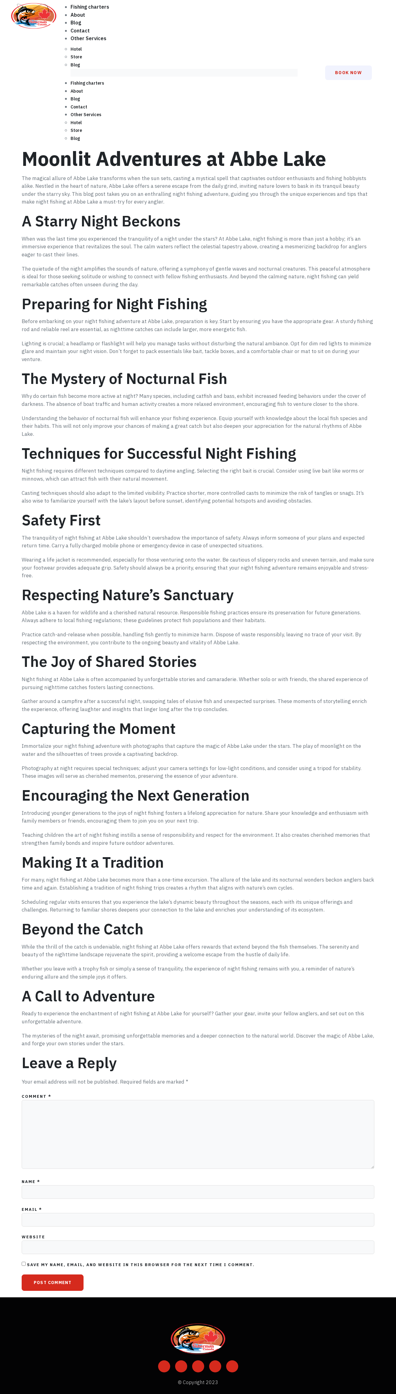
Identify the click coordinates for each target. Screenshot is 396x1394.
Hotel (76, 49)
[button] (184, 73)
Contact (80, 30)
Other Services (88, 38)
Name (31, 1182)
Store (76, 57)
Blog (76, 22)
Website (33, 1237)
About (78, 15)
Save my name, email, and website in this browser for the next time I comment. (141, 1265)
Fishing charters (90, 7)
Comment (36, 1096)
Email (32, 1209)
